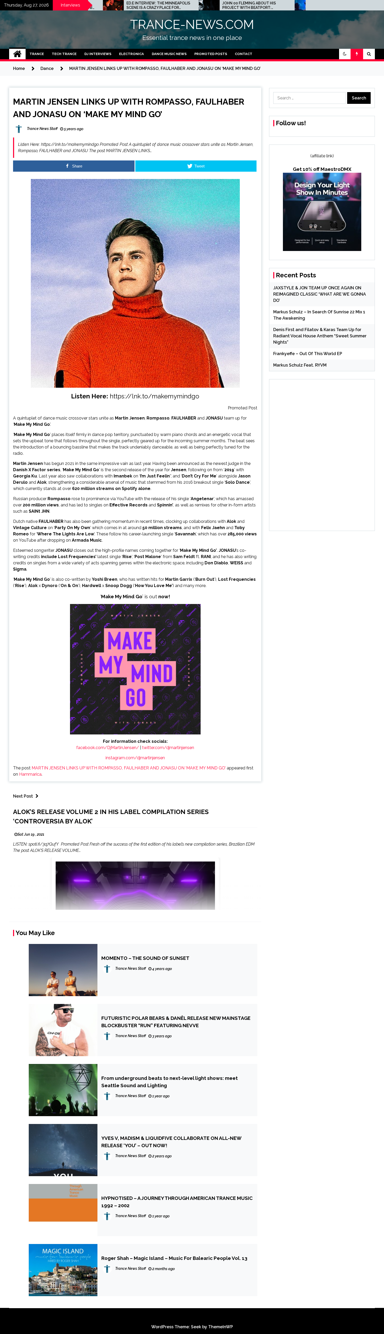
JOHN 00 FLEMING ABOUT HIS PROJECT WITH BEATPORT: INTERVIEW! (175, 5)
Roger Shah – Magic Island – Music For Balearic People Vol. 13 (174, 1258)
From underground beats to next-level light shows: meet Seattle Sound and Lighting (169, 1081)
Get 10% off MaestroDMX (322, 169)
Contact (243, 54)
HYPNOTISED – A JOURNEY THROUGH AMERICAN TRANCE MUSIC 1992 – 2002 (177, 1201)
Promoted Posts (210, 54)
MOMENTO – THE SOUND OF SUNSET (145, 958)
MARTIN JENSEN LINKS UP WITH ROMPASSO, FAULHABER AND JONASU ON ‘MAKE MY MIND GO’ (129, 767)
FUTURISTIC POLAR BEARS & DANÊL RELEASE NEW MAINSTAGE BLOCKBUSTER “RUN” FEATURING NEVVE (176, 1021)
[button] (345, 54)
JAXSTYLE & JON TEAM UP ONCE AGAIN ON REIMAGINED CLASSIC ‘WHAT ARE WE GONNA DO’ (319, 294)
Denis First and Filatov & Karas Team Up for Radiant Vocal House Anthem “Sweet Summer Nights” (319, 336)
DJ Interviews (97, 54)
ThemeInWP (220, 1326)
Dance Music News (169, 54)
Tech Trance (64, 54)
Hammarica (30, 774)
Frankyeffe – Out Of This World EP (307, 353)
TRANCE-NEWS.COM (192, 24)
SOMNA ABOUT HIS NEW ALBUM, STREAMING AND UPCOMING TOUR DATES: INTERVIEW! (276, 5)
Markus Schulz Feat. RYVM (300, 365)
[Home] (17, 54)
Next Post (23, 796)
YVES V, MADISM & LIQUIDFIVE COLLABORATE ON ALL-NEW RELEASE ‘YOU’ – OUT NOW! (171, 1141)
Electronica (131, 54)
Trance (37, 54)
